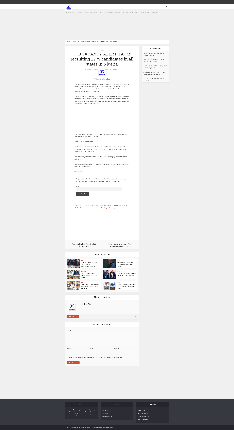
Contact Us (105, 410)
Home (68, 41)
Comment (70, 330)
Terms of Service (143, 413)
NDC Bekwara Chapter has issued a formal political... (126, 274)
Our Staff (105, 413)
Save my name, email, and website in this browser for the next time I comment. (95, 357)
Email (78, 186)
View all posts (73, 316)
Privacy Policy (142, 410)
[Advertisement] (117, 24)
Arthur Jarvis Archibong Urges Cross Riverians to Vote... (126, 286)
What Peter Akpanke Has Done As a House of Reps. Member (90, 286)
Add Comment (98, 69)
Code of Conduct (143, 419)
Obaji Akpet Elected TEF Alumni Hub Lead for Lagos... (125, 264)
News (102, 50)
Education (84, 271)
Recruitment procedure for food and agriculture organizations (101, 208)
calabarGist (108, 69)
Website (116, 348)
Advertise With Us (107, 416)
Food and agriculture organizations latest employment (94, 205)
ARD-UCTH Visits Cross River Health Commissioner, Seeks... (89, 264)
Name (69, 348)
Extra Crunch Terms (144, 416)
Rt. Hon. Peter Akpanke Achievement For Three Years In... (89, 275)
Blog (82, 260)
